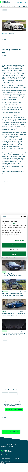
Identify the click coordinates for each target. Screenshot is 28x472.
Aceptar (14, 244)
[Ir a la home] (5, 2)
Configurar (13, 249)
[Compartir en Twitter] (8, 389)
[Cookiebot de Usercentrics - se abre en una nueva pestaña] (20, 216)
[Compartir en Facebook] (11, 389)
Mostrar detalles (19, 240)
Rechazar (14, 254)
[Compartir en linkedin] (14, 389)
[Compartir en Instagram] (5, 389)
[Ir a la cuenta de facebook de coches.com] (10, 454)
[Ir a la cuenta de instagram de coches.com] (6, 454)
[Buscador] (25, 2)
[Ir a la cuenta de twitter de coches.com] (1, 454)
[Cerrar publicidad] (26, 464)
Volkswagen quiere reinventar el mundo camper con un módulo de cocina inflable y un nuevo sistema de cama (14, 281)
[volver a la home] (6, 451)
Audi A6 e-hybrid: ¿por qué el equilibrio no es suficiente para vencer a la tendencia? (13, 261)
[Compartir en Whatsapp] (16, 389)
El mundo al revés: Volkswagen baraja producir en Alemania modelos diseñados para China (14, 320)
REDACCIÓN (5, 33)
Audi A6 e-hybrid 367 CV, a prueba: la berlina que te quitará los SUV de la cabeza (13, 300)
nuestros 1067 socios (13, 223)
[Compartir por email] (3, 389)
